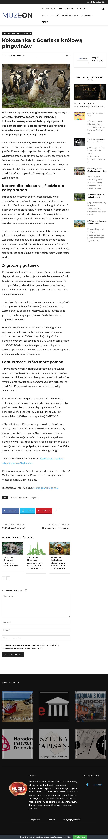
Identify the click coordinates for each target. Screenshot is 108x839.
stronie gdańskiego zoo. (45, 487)
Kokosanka (23, 497)
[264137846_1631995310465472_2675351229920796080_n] (90, 706)
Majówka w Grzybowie (14, 528)
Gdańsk (13, 497)
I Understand (80, 837)
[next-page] (8, 578)
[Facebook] (87, 785)
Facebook (98, 785)
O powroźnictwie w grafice (56, 528)
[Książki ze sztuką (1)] (90, 744)
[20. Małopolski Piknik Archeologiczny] (79, 197)
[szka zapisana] (54, 744)
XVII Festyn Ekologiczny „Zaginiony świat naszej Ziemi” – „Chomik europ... (35, 562)
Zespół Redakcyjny (16, 56)
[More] (56, 511)
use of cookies (65, 837)
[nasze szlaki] (17, 706)
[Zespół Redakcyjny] (4, 56)
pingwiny (34, 497)
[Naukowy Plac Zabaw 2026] (79, 116)
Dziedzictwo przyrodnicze (17, 33)
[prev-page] (3, 578)
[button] (102, 8)
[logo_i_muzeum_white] (54, 706)
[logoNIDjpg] (17, 744)
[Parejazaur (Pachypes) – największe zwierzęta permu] (12, 548)
